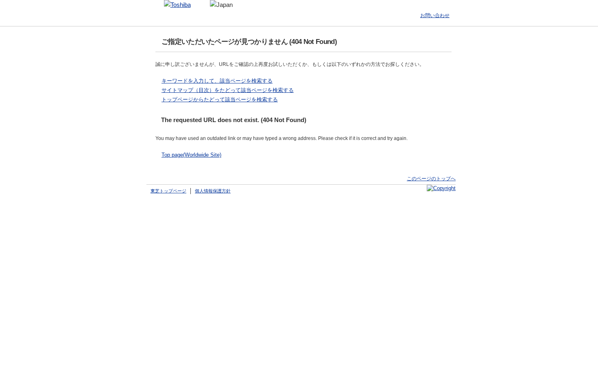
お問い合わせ (435, 15)
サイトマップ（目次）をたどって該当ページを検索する (228, 90)
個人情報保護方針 (213, 190)
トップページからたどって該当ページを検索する (220, 99)
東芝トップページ (168, 190)
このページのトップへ (431, 178)
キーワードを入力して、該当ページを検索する (217, 81)
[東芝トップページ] (177, 5)
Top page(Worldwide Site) (191, 155)
